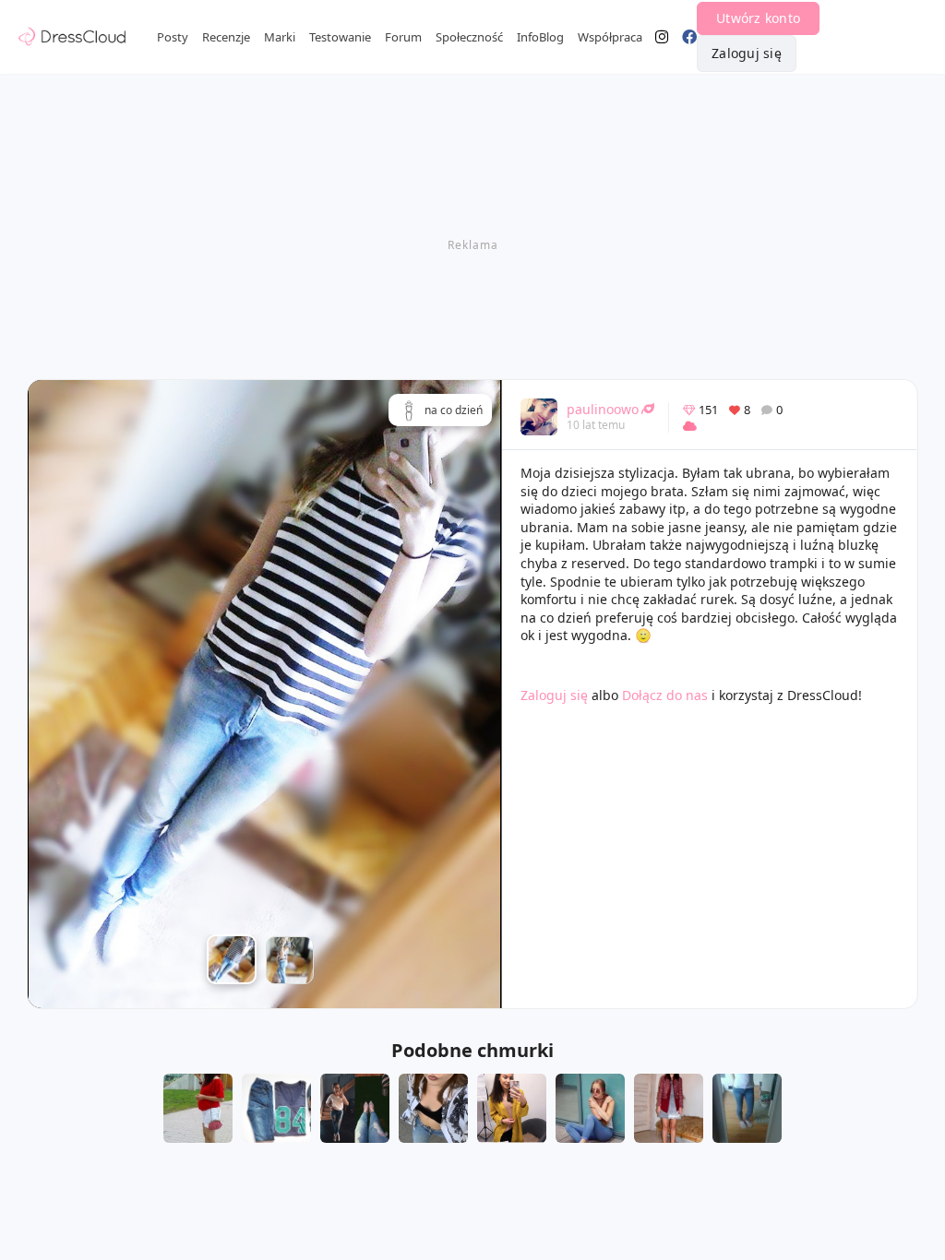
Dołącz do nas (665, 695)
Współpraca (610, 37)
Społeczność (469, 37)
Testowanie (340, 37)
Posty (172, 37)
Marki (279, 37)
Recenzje (226, 37)
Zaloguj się (747, 53)
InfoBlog (540, 37)
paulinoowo (603, 409)
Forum (403, 37)
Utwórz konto (758, 18)
